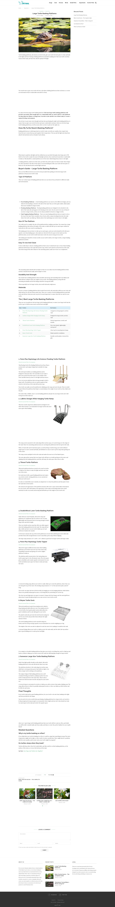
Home (20, 8)
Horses (61, 2)
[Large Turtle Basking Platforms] (49, 868)
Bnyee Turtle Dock (27, 333)
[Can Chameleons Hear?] (62, 793)
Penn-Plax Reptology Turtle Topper (32, 330)
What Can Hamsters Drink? (79, 26)
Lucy (42, 15)
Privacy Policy (60, 900)
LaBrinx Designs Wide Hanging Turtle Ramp (34, 315)
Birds (66, 2)
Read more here (30, 884)
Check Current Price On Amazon (27, 362)
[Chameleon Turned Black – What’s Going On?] (45, 793)
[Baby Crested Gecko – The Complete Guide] (27, 793)
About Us (53, 900)
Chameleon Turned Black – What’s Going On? (83, 20)
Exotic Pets (90, 2)
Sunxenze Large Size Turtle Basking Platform (34, 336)
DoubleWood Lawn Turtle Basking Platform (34, 325)
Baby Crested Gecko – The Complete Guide (83, 18)
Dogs (50, 2)
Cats (55, 2)
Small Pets (73, 2)
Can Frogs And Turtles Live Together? (33, 751)
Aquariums (82, 2)
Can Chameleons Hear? (62, 800)
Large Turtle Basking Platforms (80, 15)
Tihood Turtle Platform (29, 320)
